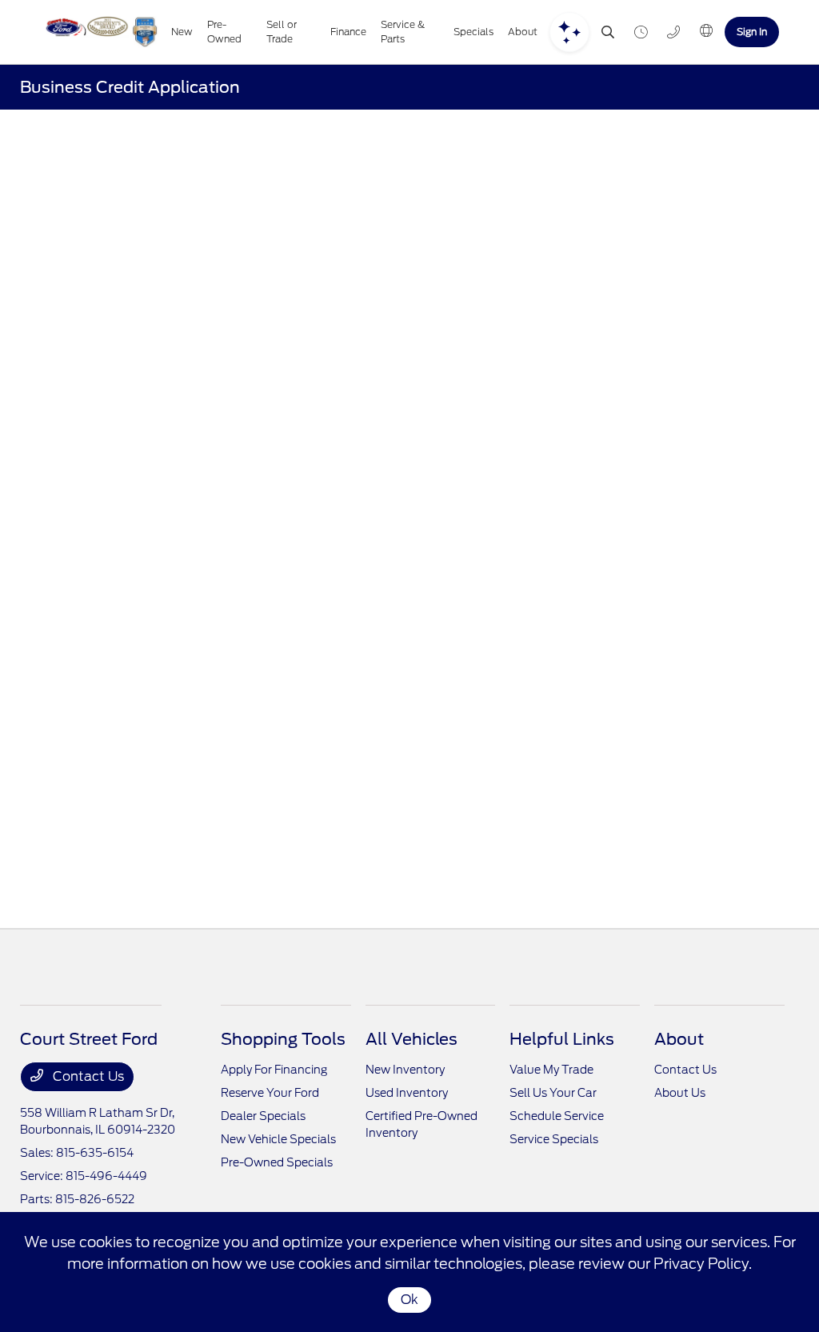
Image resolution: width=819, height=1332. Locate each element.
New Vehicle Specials (278, 1139)
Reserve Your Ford (270, 1092)
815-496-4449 (106, 1176)
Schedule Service (556, 1116)
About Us (679, 1092)
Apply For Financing (274, 1069)
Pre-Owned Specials (277, 1162)
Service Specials (553, 1139)
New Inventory (405, 1069)
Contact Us (87, 1076)
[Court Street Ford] (99, 32)
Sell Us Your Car (553, 1092)
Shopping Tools (283, 1039)
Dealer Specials (263, 1116)
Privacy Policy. (702, 1263)
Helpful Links (561, 1039)
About (679, 1039)
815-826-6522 (94, 1199)
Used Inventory (407, 1092)
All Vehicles (411, 1039)
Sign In (752, 32)
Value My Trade (551, 1069)
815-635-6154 (95, 1152)
